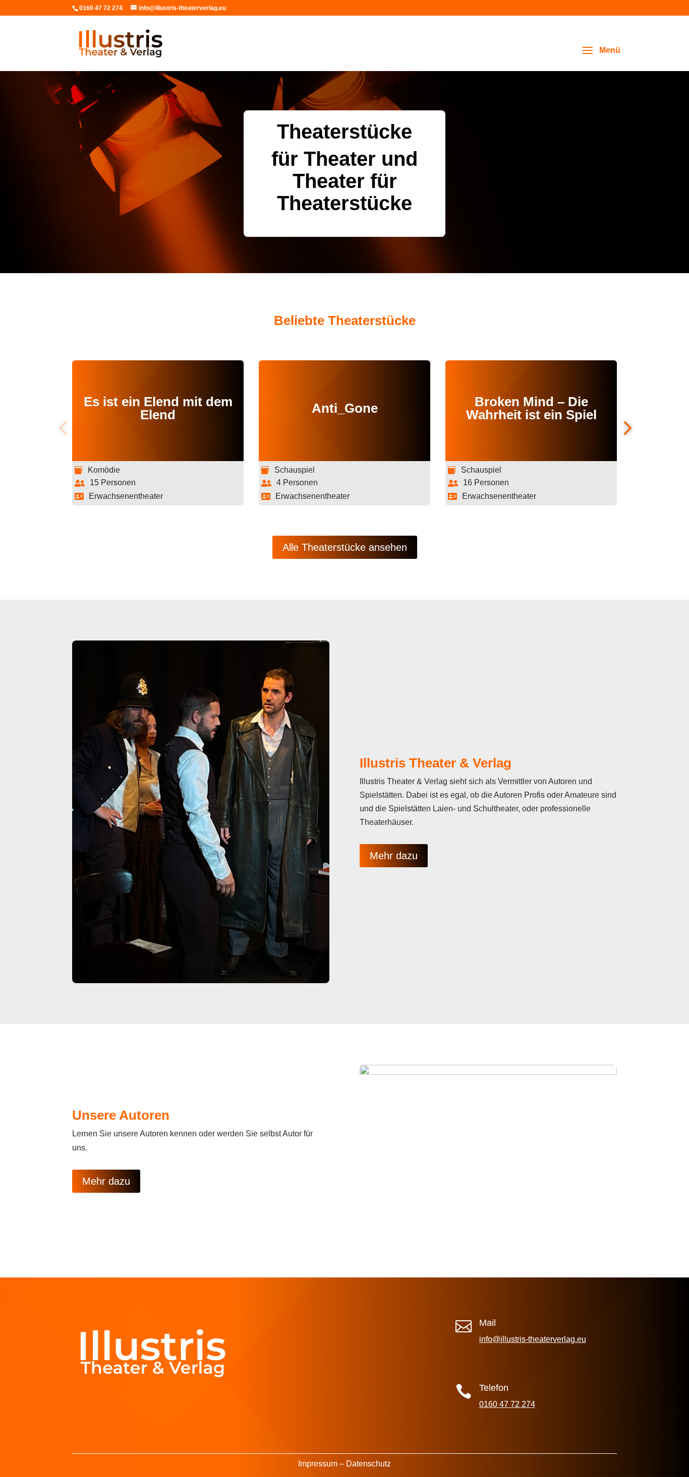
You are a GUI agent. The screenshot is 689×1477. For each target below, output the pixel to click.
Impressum (317, 1463)
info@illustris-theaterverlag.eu (532, 1339)
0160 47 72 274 (507, 1404)
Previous (65, 428)
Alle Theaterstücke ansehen (344, 547)
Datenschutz (368, 1463)
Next (624, 428)
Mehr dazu (394, 855)
